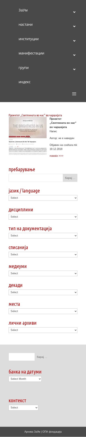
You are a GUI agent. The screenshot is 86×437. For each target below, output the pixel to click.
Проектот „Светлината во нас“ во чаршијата (35, 115)
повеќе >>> (56, 155)
